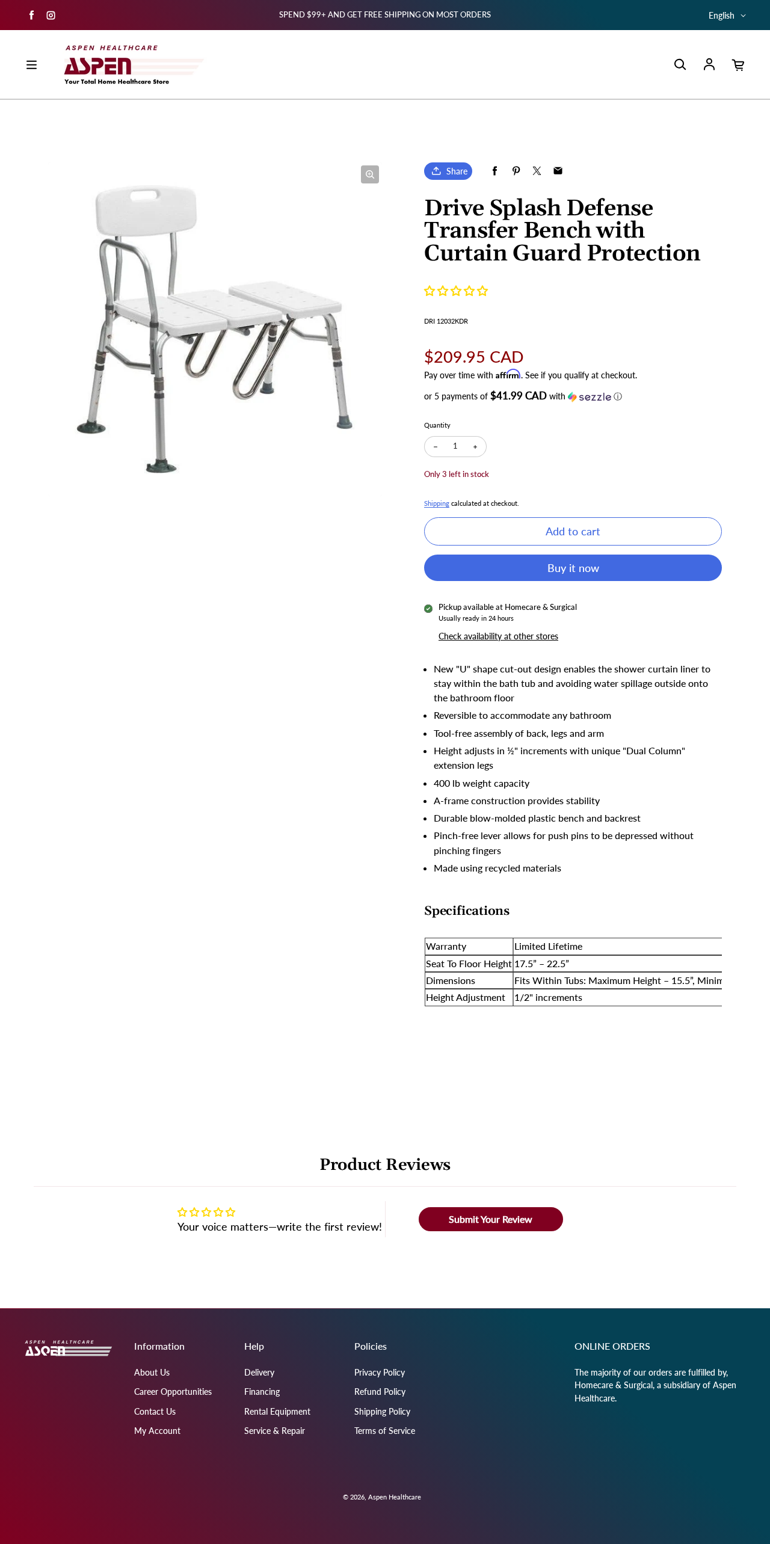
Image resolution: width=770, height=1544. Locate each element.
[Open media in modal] (370, 174)
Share (456, 171)
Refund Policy (379, 1391)
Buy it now (573, 567)
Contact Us (155, 1411)
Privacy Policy (379, 1372)
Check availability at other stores (498, 636)
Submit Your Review (490, 1219)
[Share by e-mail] (557, 171)
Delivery (259, 1372)
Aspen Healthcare (394, 1497)
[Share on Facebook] (494, 171)
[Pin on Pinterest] (515, 171)
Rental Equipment (277, 1411)
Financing (262, 1391)
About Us (152, 1372)
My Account (157, 1431)
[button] (456, 290)
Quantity (437, 425)
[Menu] (31, 65)
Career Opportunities (173, 1391)
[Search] (680, 65)
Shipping (436, 503)
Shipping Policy (382, 1411)
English (722, 15)
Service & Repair (274, 1431)
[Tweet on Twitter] (536, 171)
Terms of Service (384, 1431)
